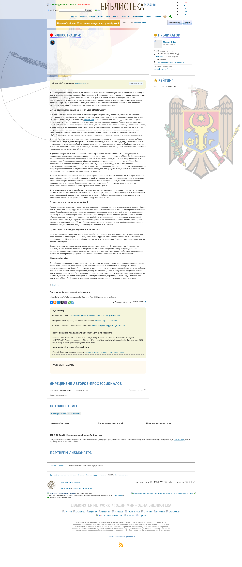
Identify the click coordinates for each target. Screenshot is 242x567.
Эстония (148, 511)
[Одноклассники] (54, 302)
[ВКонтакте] (51, 302)
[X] (62, 302)
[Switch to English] (186, 3)
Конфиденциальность (61, 475)
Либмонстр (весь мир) (101, 325)
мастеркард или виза (58, 414)
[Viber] (65, 302)
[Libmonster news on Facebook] (191, 482)
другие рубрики (172, 56)
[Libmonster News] (194, 482)
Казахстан (106, 511)
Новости (76, 488)
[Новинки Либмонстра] (189, 482)
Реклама (87, 488)
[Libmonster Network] (162, 493)
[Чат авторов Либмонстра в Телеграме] (186, 11)
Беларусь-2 (174, 511)
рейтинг (173, 51)
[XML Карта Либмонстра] (121, 546)
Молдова (119, 511)
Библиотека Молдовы (121, 475)
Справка (81, 475)
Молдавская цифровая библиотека (62, 493)
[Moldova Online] (158, 47)
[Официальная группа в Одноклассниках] (185, 8)
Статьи (61, 466)
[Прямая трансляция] (166, 482)
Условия (73, 475)
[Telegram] (72, 302)
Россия (68, 511)
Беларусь (80, 511)
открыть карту (118, 495)
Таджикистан (134, 511)
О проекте (65, 488)
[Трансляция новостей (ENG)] (184, 5)
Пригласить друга (92, 475)
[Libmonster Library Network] (195, 493)
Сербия (142, 515)
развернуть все (82, 390)
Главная (53, 466)
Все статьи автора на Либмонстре (170, 62)
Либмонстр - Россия (92, 352)
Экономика (159, 56)
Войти (189, 22)
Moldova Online (169, 42)
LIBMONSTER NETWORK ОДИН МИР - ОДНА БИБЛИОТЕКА (121, 505)
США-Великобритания (111, 515)
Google (114, 325)
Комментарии (140, 22)
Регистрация (180, 22)
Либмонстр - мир (107, 352)
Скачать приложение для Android (121, 536)
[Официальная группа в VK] (186, 14)
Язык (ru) (103, 475)
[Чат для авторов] (152, 482)
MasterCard (89, 119)
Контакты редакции (70, 482)
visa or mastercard (74, 414)
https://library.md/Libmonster (106, 320)
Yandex (122, 325)
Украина (93, 511)
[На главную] (51, 488)
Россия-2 (160, 511)
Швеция (130, 515)
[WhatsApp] (69, 302)
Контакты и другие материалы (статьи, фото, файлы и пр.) (95, 315)
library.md (55, 285)
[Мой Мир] (58, 302)
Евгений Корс (80, 83)
